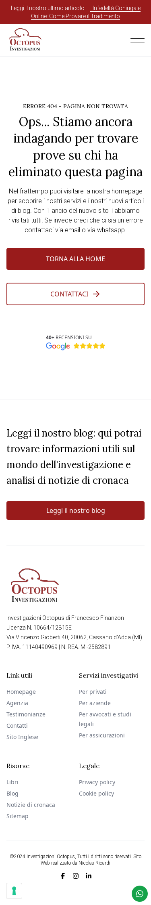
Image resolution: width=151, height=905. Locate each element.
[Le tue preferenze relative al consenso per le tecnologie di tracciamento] (14, 891)
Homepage (21, 691)
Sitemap (17, 816)
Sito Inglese (22, 737)
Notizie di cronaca (30, 804)
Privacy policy (97, 782)
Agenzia (17, 703)
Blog (12, 793)
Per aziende (95, 703)
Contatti (17, 725)
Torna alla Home (75, 258)
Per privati (93, 691)
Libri (12, 782)
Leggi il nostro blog (75, 510)
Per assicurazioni (102, 735)
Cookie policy (96, 793)
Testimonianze (26, 714)
